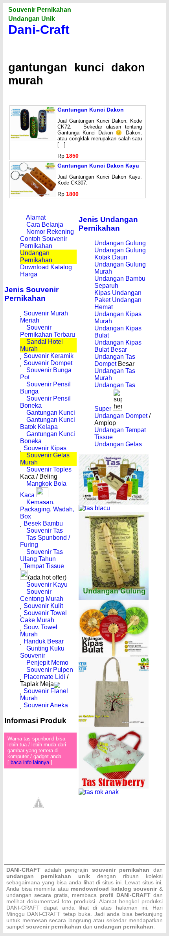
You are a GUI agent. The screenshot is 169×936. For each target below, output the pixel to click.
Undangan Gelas (118, 444)
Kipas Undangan (117, 292)
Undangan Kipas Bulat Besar (117, 346)
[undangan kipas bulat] (114, 654)
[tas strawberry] (114, 786)
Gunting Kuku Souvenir (42, 652)
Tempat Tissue (44, 566)
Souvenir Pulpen (49, 669)
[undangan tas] (114, 502)
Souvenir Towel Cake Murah (43, 616)
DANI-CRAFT (44, 914)
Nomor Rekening (50, 231)
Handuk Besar (44, 641)
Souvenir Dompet (48, 363)
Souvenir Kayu (47, 584)
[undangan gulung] (114, 597)
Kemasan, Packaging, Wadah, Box (47, 509)
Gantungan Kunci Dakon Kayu (98, 165)
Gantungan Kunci (50, 412)
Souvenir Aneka (46, 705)
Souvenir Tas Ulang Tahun (41, 555)
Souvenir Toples (49, 469)
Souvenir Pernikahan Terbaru (47, 331)
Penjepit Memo (47, 662)
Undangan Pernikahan (36, 256)
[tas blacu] (94, 508)
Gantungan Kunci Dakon (90, 109)
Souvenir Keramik (48, 355)
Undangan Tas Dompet (114, 360)
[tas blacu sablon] (114, 725)
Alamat (36, 217)
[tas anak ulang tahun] (99, 792)
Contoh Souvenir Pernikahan (43, 242)
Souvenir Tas (44, 530)
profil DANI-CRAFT (125, 895)
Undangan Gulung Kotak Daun (120, 254)
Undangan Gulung (120, 243)
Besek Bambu (43, 523)
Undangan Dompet (120, 415)
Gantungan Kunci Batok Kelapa (47, 423)
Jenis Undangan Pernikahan (108, 223)
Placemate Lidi (44, 676)
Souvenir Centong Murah (41, 595)
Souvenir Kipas (45, 448)
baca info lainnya (30, 762)
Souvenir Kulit (43, 605)
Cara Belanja (44, 224)
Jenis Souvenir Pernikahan (31, 293)
